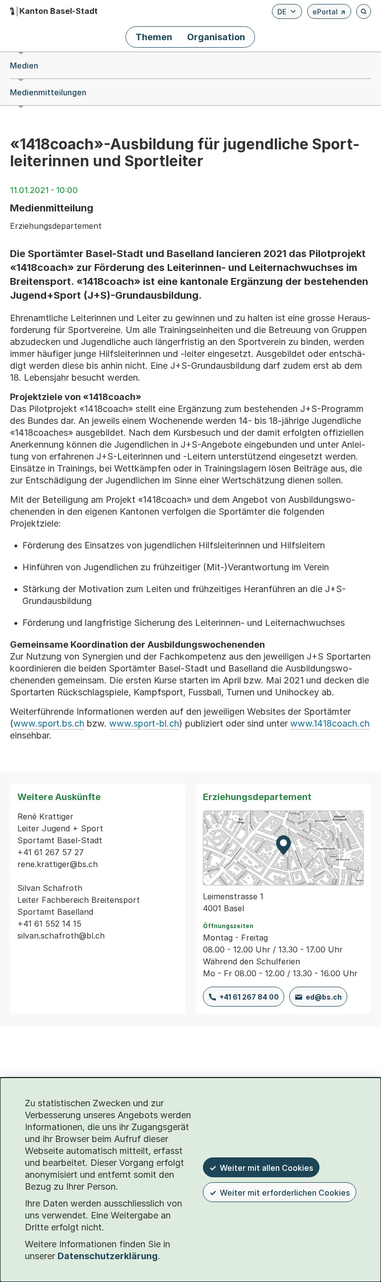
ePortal (329, 13)
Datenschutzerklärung (108, 1256)
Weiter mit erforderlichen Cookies (285, 1193)
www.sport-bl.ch (144, 723)
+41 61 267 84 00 (249, 997)
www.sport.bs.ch (48, 723)
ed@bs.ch (324, 997)
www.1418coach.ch (330, 723)
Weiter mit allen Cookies (266, 1168)
